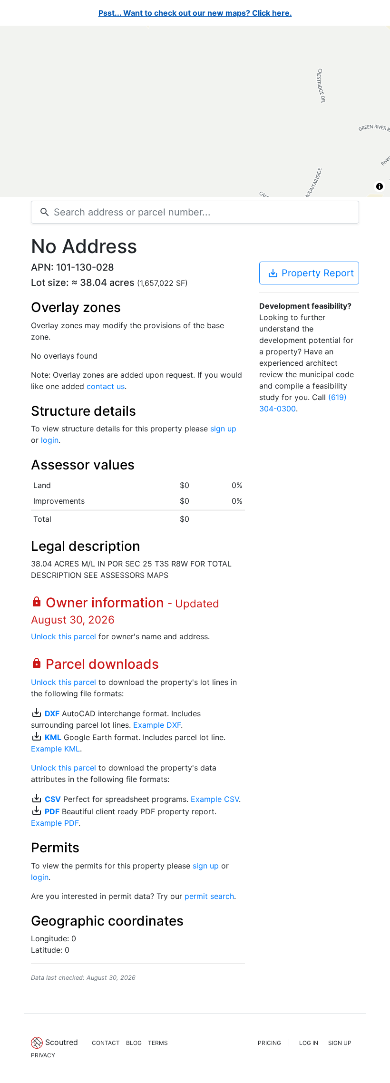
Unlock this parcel (63, 636)
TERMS (158, 1042)
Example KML (55, 748)
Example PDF (54, 823)
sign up (223, 428)
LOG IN (308, 1042)
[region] (195, 111)
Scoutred (61, 1042)
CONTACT (106, 1042)
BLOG (134, 1042)
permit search (209, 896)
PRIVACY (43, 1055)
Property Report (310, 273)
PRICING (269, 1042)
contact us (106, 386)
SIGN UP (339, 1042)
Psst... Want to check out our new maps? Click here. (195, 13)
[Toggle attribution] (379, 186)
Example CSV (215, 799)
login (49, 440)
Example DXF (157, 725)
